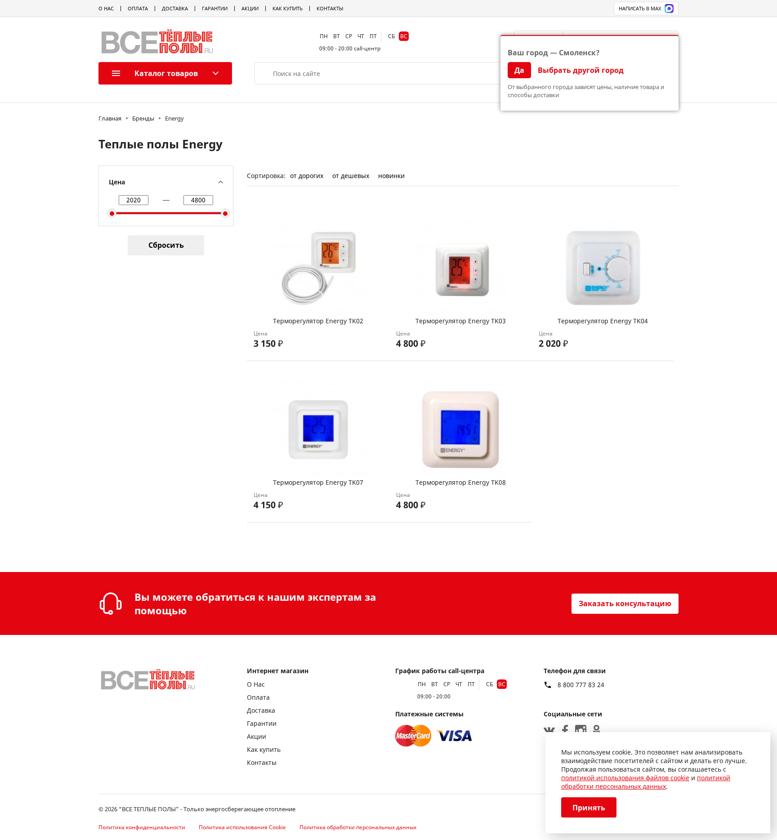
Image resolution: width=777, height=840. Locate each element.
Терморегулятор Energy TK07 (318, 482)
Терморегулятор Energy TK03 (460, 321)
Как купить (287, 8)
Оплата (138, 8)
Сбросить (166, 245)
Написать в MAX (640, 8)
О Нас (106, 8)
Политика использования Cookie (242, 827)
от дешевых (350, 175)
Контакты (330, 8)
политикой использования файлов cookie (625, 777)
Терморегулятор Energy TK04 (603, 321)
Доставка (175, 8)
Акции (250, 8)
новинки (391, 175)
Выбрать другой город (581, 70)
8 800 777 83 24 (581, 685)
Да (519, 70)
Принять (588, 808)
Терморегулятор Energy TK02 (318, 321)
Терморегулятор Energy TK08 (460, 482)
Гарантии (215, 8)
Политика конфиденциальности (141, 827)
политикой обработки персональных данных (645, 782)
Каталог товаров (166, 73)
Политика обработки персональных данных (357, 827)
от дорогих (306, 175)
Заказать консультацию (625, 603)
